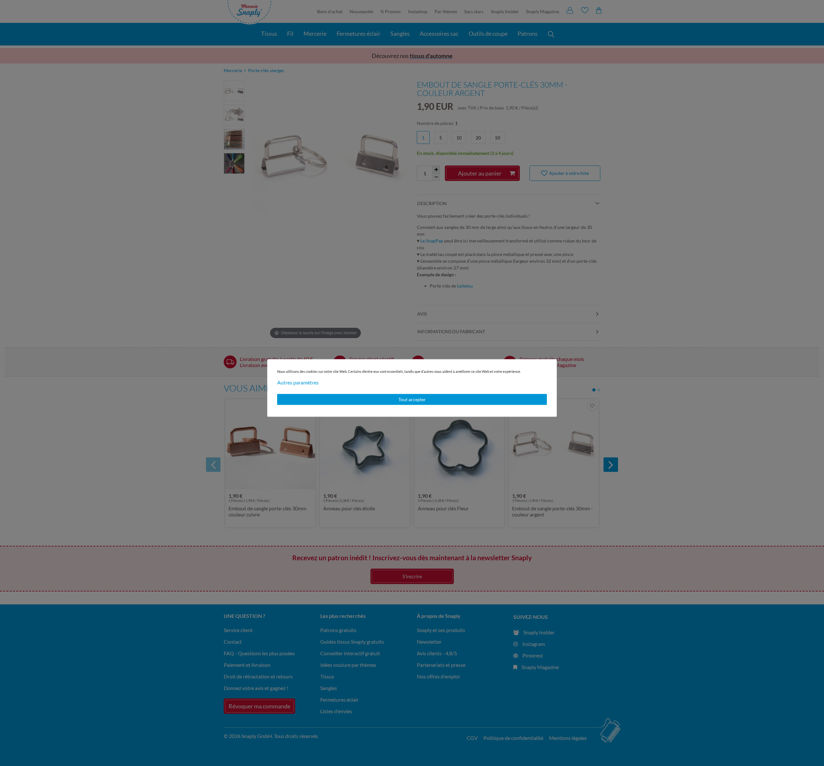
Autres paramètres (298, 382)
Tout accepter (412, 399)
